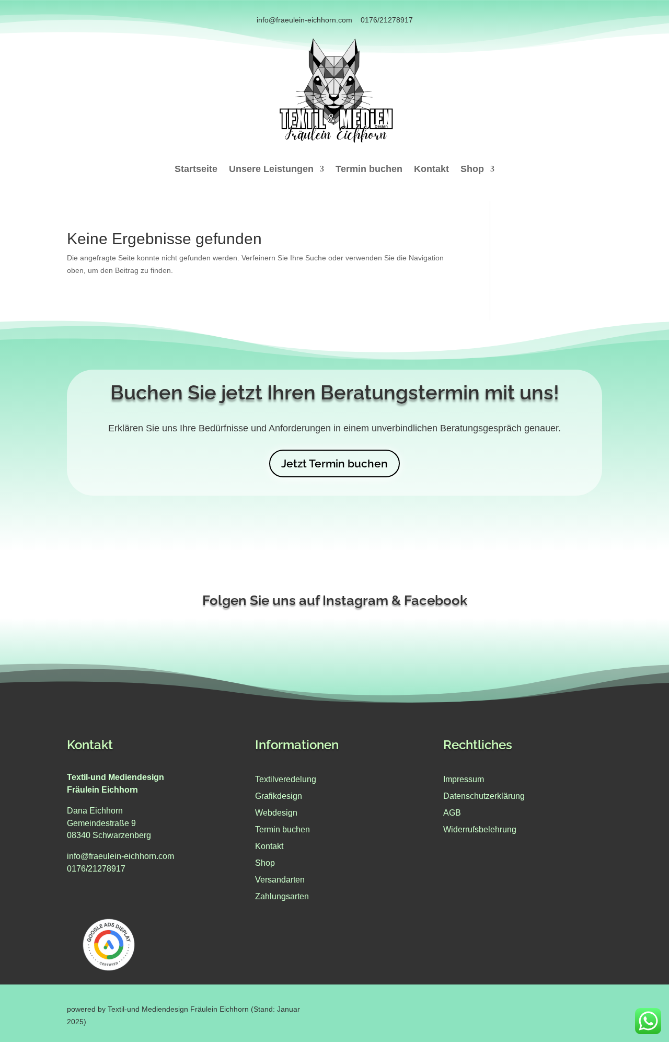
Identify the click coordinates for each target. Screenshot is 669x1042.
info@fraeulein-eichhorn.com (304, 20)
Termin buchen (369, 169)
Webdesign (276, 812)
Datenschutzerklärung (484, 796)
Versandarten (280, 879)
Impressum (463, 779)
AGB (452, 812)
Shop (472, 169)
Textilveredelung (285, 779)
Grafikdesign (278, 796)
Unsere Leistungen (271, 169)
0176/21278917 (387, 20)
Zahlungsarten (282, 896)
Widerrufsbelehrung (479, 829)
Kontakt (431, 169)
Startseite (196, 169)
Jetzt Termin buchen (334, 463)
